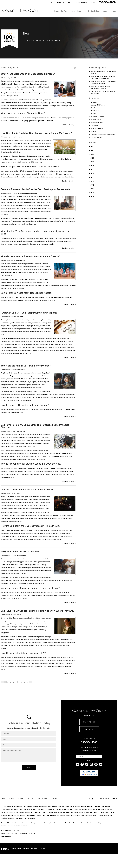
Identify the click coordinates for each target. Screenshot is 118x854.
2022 (91, 162)
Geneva (83, 806)
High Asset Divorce (97, 128)
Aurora (43, 809)
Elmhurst (27, 809)
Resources (34, 849)
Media (105, 11)
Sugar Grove (46, 812)
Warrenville (18, 815)
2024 (91, 154)
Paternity (94, 131)
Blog (93, 2)
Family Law (81, 11)
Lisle (43, 815)
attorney (37, 93)
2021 (91, 166)
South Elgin (62, 809)
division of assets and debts (25, 143)
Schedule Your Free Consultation (43, 41)
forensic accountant (8, 272)
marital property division (15, 376)
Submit (29, 767)
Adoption (94, 102)
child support (8, 339)
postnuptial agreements (9, 199)
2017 (91, 181)
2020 (91, 169)
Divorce (72, 11)
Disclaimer (25, 849)
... (27, 682)
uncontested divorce (28, 84)
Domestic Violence (97, 122)
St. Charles (89, 722)
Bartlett (69, 809)
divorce (9, 497)
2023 (91, 158)
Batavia (103, 806)
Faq (69, 2)
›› (30, 682)
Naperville (89, 812)
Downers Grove (35, 815)
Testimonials (80, 2)
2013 (91, 196)
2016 (91, 185)
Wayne (10, 809)
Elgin (56, 809)
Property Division (20, 260)
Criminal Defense (94, 11)
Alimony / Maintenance (98, 105)
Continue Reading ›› (69, 125)
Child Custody (95, 108)
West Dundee (105, 812)
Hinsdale (97, 806)
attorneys (37, 156)
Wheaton (89, 729)
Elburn (21, 809)
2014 (91, 193)
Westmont (26, 815)
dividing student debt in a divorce (55, 453)
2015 (91, 189)
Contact (112, 11)
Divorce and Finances (98, 117)
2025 (91, 150)
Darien (108, 806)
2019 (91, 173)
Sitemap (42, 849)
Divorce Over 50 (96, 120)
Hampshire (96, 809)
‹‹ (2, 682)
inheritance (44, 571)
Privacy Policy (16, 849)
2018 (91, 177)
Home (56, 11)
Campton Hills (68, 812)
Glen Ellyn (90, 806)
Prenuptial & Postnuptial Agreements (27, 193)
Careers (59, 2)
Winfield (10, 815)
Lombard (49, 815)
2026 (91, 146)
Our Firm (64, 11)
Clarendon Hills (87, 809)
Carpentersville (36, 812)
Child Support (19, 316)
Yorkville (18, 818)
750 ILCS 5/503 (65, 409)
